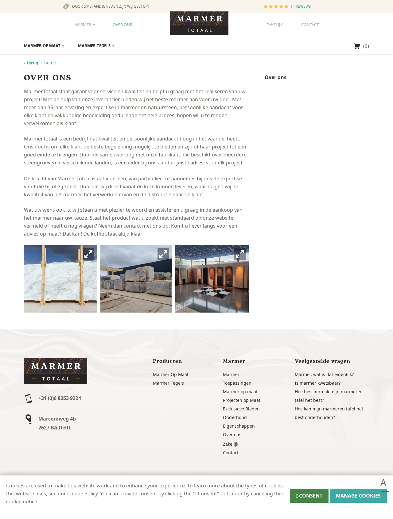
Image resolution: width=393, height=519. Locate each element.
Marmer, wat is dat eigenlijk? (324, 374)
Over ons (122, 24)
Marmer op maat (240, 391)
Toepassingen (237, 383)
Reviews (303, 6)
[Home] (199, 25)
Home (50, 63)
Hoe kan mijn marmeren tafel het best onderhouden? (329, 413)
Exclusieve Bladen (241, 409)
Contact (310, 24)
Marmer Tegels (94, 45)
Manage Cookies (358, 495)
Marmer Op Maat (42, 45)
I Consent (309, 495)
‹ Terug (31, 63)
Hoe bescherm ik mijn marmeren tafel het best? (329, 396)
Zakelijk (275, 24)
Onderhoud (235, 417)
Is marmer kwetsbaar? (317, 383)
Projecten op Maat (241, 400)
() (366, 46)
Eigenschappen (239, 426)
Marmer (82, 24)
